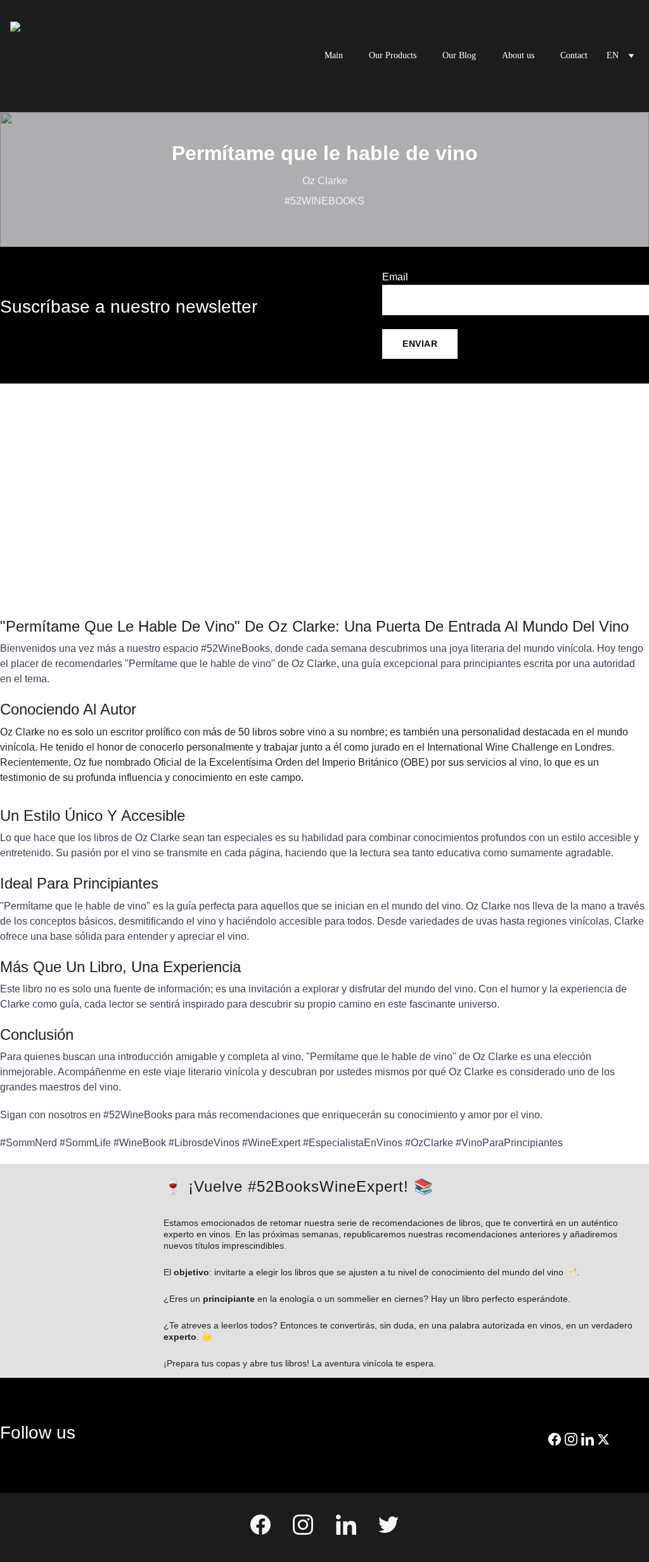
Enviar (419, 344)
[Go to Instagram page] (571, 1439)
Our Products (392, 55)
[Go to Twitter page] (603, 1439)
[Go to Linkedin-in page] (587, 1439)
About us (518, 55)
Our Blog (459, 55)
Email (395, 277)
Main (333, 55)
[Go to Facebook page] (554, 1439)
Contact (574, 55)
